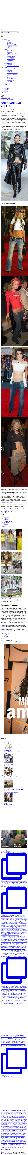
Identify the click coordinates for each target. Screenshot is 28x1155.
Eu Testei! (9, 42)
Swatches (9, 46)
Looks (8, 77)
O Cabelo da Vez (8, 804)
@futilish (9, 827)
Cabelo (8, 40)
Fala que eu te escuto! (12, 73)
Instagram (6, 88)
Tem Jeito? (9, 81)
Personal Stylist (10, 80)
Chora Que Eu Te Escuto (13, 66)
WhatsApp (6, 522)
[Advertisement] (14, 15)
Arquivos (6, 634)
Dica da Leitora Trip (12, 54)
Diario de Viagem (11, 53)
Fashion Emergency (12, 74)
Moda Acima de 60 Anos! (10, 765)
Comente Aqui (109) (6, 526)
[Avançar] (26, 839)
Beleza (5, 39)
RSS (5, 92)
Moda (5, 67)
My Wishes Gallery (5, 1153)
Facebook (6, 87)
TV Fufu (9, 61)
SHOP (5, 84)
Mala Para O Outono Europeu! (11, 792)
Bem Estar (9, 50)
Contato (6, 636)
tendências (13, 511)
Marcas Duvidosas (11, 78)
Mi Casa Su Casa (11, 59)
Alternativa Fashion (11, 68)
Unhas (8, 47)
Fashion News (10, 75)
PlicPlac (24, 1153)
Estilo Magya (10, 71)
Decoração (9, 52)
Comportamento (8, 63)
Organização (10, 60)
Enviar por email (8, 521)
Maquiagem (10, 43)
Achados (6, 82)
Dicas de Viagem (11, 56)
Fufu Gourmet (10, 57)
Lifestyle (6, 49)
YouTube (6, 89)
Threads (6, 524)
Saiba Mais (6, 633)
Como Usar (10, 70)
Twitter (5, 518)
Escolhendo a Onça (8, 778)
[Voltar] (2, 839)
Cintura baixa (7, 511)
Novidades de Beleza (12, 45)
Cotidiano (9, 64)
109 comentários (11, 99)
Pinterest (6, 91)
